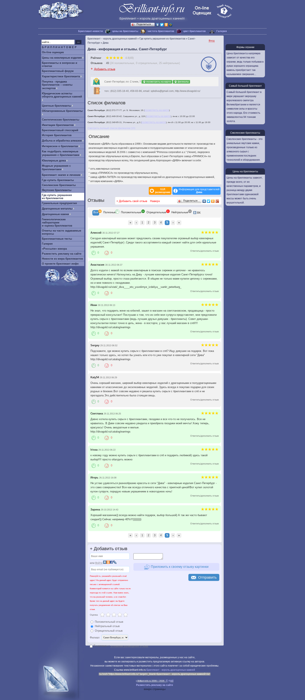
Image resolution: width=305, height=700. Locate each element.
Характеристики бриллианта (61, 76)
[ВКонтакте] (157, 24)
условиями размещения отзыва (129, 646)
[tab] (95, 213)
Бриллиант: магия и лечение (61, 174)
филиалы (183, 81)
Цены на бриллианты (245, 171)
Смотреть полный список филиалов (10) (111, 128)
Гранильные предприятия (59, 203)
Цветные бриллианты (56, 105)
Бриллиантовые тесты (57, 238)
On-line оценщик (53, 52)
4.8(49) (129, 57)
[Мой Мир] (170, 24)
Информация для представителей (199, 191)
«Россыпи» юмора (54, 248)
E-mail (169, 680)
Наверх (155, 201)
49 (107, 63)
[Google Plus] (217, 201)
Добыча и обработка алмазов (62, 140)
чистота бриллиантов (161, 31)
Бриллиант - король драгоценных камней (170, 669)
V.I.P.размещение (162, 191)
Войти (98, 563)
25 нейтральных (169, 63)
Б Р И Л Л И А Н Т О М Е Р (59, 47)
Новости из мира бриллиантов (62, 258)
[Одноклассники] (166, 24)
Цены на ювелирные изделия (62, 57)
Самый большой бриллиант (245, 85)
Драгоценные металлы (57, 208)
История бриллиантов (57, 135)
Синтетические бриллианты (60, 119)
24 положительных (122, 63)
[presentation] (95, 213)
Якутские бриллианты (56, 190)
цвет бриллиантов (194, 31)
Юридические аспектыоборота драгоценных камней (62, 95)
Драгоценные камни (55, 214)
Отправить (207, 577)
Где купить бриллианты (58, 180)
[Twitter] (162, 24)
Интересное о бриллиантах (60, 146)
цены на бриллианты (125, 31)
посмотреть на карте (158, 81)
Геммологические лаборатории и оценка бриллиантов (57, 222)
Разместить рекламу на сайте (61, 253)
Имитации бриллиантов (58, 125)
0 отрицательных (146, 63)
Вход (212, 40)
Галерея (221, 31)
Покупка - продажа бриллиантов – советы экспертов (57, 85)
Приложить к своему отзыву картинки (179, 566)
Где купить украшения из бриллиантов (57, 196)
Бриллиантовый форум (58, 71)
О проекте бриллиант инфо (60, 263)
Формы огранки (245, 47)
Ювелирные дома (54, 160)
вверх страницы (155, 689)
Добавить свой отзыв (133, 201)
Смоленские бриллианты (59, 185)
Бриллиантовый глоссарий (60, 130)
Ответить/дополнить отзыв (204, 251)
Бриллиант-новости (90, 31)
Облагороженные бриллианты (62, 110)
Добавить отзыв (104, 69)
